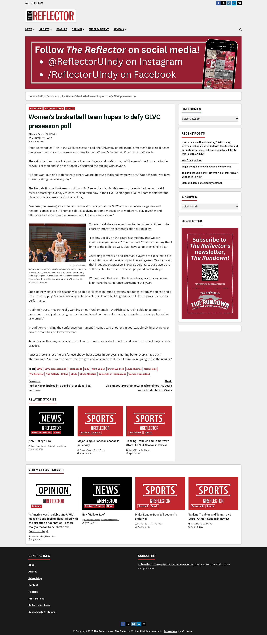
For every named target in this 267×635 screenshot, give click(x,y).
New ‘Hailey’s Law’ (40, 441)
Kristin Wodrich (115, 368)
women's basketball (139, 373)
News (28, 29)
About (32, 565)
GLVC (39, 368)
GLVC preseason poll (55, 368)
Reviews (119, 29)
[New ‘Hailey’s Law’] (51, 421)
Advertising (35, 578)
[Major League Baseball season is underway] (100, 421)
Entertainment (99, 29)
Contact (33, 585)
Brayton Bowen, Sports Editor (92, 450)
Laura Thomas (134, 368)
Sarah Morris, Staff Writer (140, 450)
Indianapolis (75, 368)
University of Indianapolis (112, 373)
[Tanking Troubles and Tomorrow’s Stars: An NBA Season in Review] (149, 421)
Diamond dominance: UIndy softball (202, 183)
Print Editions (36, 598)
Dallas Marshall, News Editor (43, 536)
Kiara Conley (98, 368)
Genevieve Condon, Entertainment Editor (48, 446)
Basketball (36, 108)
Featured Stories (53, 108)
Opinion (77, 29)
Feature (61, 29)
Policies (33, 591)
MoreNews (170, 631)
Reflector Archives (39, 605)
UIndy (73, 373)
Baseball (85, 432)
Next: (139, 386)
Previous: (60, 386)
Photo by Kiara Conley (78, 265)
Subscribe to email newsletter (165, 564)
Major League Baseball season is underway (206, 166)
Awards (32, 571)
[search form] (240, 29)
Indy (86, 368)
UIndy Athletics (87, 373)
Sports (44, 29)
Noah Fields (150, 368)
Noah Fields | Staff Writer (44, 134)
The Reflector (37, 373)
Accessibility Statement (42, 612)
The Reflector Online (57, 373)
